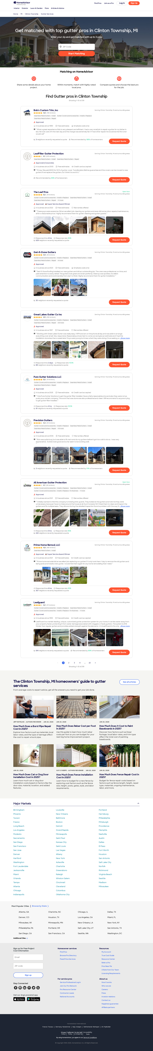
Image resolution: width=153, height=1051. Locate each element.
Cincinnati (60, 882)
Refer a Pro (106, 963)
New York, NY (113, 923)
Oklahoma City (63, 894)
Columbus (60, 890)
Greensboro (61, 870)
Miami (16, 874)
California (70, 1033)
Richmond (103, 870)
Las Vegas (60, 850)
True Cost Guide (108, 956)
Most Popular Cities (20, 906)
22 (90, 663)
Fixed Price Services (68, 959)
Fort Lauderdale (20, 866)
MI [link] (21, 14)
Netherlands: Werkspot (91, 1027)
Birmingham (18, 810)
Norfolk (102, 866)
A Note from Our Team (110, 970)
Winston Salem (63, 878)
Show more (125, 338)
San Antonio (104, 858)
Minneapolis (61, 834)
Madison (102, 882)
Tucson (16, 818)
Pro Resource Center (68, 989)
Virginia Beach (105, 874)
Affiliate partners (108, 1007)
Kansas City (61, 842)
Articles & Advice (57, 8)
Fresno (16, 822)
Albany (59, 854)
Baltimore (60, 818)
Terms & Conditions (90, 1037)
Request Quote (119, 141)
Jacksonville (18, 870)
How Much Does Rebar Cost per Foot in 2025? (76, 727)
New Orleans (62, 814)
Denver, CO (24, 917)
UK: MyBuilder (106, 1027)
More (47, 8)
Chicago (17, 890)
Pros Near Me (107, 966)
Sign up (28, 975)
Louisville (60, 810)
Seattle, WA (83, 933)
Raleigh (59, 874)
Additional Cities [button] (19, 938)
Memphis (103, 830)
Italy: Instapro (76, 1027)
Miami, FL (111, 917)
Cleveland (60, 886)
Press (104, 993)
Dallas (101, 842)
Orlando (17, 878)
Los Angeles (18, 830)
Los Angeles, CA (85, 917)
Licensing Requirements (111, 973)
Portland (103, 810)
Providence (104, 826)
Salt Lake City (105, 862)
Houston (103, 854)
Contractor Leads (67, 993)
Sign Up (134, 3)
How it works (107, 982)
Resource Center (108, 959)
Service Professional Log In (70, 982)
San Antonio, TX (114, 928)
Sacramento (19, 838)
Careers (105, 989)
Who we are (106, 986)
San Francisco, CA (56, 933)
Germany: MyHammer (62, 1027)
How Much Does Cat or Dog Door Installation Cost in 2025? (31, 776)
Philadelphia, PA (26, 928)
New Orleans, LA (85, 923)
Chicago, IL (83, 912)
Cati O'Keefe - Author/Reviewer (69, 770)
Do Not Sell (78, 1033)
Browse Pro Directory (68, 956)
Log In (122, 3)
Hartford (17, 858)
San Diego (18, 842)
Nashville (103, 834)
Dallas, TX (111, 912)
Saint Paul (60, 838)
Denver (16, 854)
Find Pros (63, 952)
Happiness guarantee (110, 1004)
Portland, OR (54, 928)
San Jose (17, 850)
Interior (17, 8)
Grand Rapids (62, 830)
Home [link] (15, 14)
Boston (59, 822)
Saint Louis (61, 846)
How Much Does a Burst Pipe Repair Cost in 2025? (32, 727)
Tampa (16, 882)
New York (60, 858)
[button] (42, 225)
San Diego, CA (25, 933)
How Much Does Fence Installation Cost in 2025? (74, 776)
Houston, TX (53, 917)
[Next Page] (95, 662)
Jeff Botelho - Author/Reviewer (27, 722)
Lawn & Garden (36, 8)
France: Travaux (47, 1027)
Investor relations (108, 997)
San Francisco (19, 846)
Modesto (17, 834)
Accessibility (87, 1033)
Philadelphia (104, 818)
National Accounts (67, 997)
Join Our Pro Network (68, 986)
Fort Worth (104, 850)
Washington (18, 862)
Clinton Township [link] (31, 14)
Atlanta (16, 886)
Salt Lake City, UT (86, 928)
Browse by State (39, 906)
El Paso (102, 846)
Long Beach (18, 826)
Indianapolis (18, 894)
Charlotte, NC (54, 912)
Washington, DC (114, 933)
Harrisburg (103, 814)
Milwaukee (104, 886)
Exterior (25, 8)
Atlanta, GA (24, 912)
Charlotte (60, 866)
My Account (106, 952)
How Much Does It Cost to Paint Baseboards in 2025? (116, 727)
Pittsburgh (103, 822)
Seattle (102, 878)
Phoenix (17, 814)
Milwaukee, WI (25, 923)
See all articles (129, 682)
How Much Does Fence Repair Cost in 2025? (119, 776)
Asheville (60, 862)
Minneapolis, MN (55, 923)
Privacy (63, 1033)
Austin (101, 838)
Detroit (59, 826)
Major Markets (22, 803)
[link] (76, 114)
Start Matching (76, 53)
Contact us (106, 1000)
